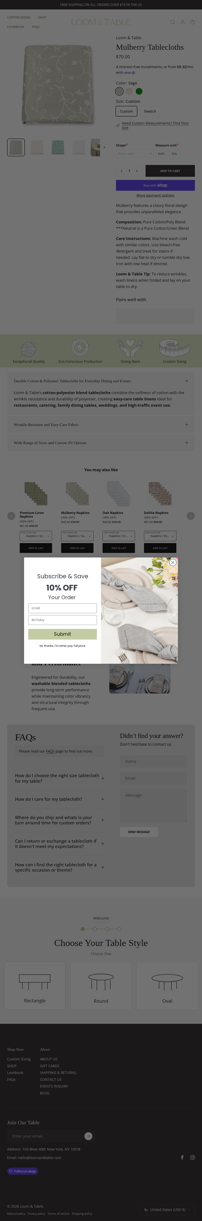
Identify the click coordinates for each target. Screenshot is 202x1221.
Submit (62, 634)
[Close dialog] (172, 562)
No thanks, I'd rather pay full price (62, 646)
